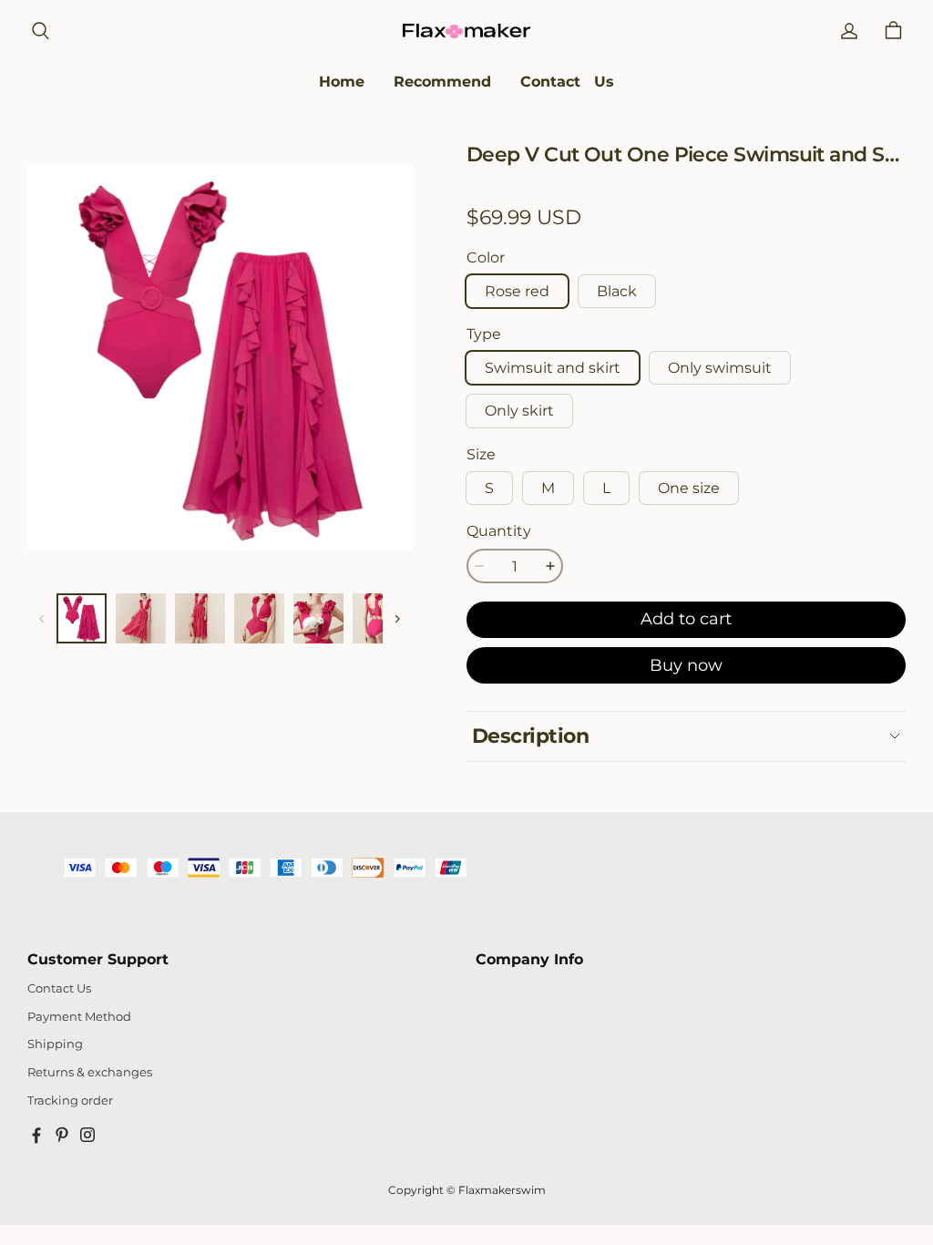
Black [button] (617, 291)
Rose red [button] (517, 291)
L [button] (606, 488)
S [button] (489, 488)
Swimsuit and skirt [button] (552, 367)
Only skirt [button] (519, 410)
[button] (40, 31)
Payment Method (79, 1017)
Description (530, 736)
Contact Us (59, 988)
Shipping (55, 1044)
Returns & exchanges (89, 1072)
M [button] (548, 488)
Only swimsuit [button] (720, 367)
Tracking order (70, 1100)
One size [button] (689, 488)
